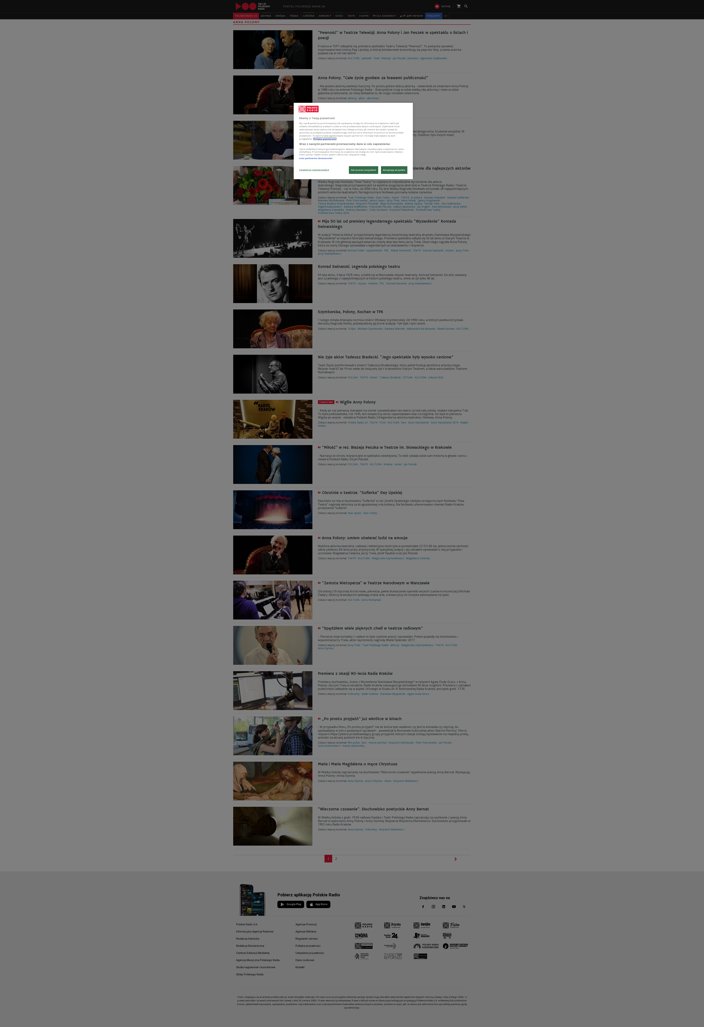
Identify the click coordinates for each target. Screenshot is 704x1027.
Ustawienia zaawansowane (314, 169)
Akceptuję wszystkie (394, 170)
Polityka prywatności (324, 138)
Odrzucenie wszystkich (363, 170)
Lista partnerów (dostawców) (315, 158)
